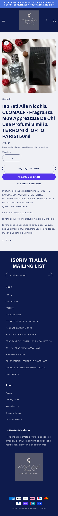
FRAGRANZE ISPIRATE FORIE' (21, 335)
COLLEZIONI (12, 302)
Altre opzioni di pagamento (29, 184)
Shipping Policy (13, 413)
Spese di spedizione (23, 147)
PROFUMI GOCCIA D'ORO (19, 328)
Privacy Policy (12, 400)
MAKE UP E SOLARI (15, 355)
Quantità (6, 152)
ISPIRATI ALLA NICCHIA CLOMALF (23, 348)
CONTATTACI (12, 374)
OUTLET (10, 308)
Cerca (9, 393)
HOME (9, 295)
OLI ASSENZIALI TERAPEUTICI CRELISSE (26, 361)
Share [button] (9, 240)
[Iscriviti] (49, 275)
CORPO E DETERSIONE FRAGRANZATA (26, 368)
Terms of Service (14, 420)
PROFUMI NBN (13, 315)
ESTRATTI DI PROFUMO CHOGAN (23, 321)
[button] (3, 20)
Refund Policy (12, 406)
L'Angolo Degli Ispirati (25, 508)
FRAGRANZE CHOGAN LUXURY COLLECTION (29, 341)
